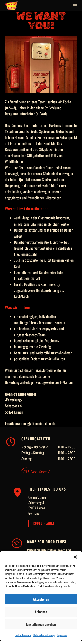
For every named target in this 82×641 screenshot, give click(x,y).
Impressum (62, 635)
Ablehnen (41, 611)
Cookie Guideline (23, 635)
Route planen (44, 523)
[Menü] (75, 6)
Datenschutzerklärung (44, 635)
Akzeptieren (41, 598)
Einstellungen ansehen (41, 624)
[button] (75, 556)
